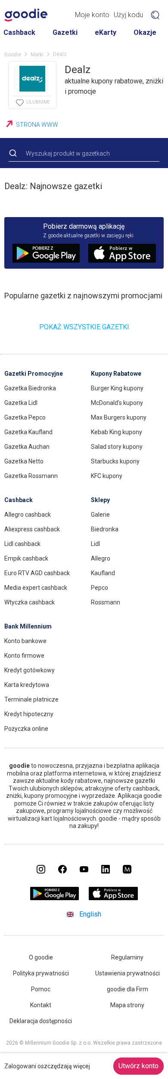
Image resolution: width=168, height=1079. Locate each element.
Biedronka (104, 529)
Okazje (145, 32)
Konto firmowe (24, 655)
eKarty (105, 32)
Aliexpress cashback (32, 529)
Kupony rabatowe (116, 373)
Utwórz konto (138, 1066)
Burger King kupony (117, 388)
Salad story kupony (117, 446)
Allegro (100, 558)
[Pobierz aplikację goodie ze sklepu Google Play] (54, 898)
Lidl (95, 543)
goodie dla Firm (127, 989)
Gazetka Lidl (20, 402)
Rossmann (105, 602)
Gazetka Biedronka (30, 388)
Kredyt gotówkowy (29, 670)
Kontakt (40, 1005)
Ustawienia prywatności (127, 973)
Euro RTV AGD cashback (37, 573)
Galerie (100, 514)
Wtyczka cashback (29, 602)
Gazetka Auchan (27, 446)
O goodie (41, 957)
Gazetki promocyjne (33, 373)
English (90, 914)
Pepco (99, 587)
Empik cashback (26, 558)
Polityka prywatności (41, 973)
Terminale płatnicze (31, 699)
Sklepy (100, 500)
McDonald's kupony (117, 402)
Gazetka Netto (24, 461)
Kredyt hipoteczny (28, 714)
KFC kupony (106, 475)
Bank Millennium (28, 626)
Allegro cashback (27, 514)
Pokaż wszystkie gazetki (84, 327)
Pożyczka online (26, 728)
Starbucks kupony (115, 461)
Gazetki (65, 32)
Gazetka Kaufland (28, 432)
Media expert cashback (35, 587)
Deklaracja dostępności (40, 1021)
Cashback (19, 32)
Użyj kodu (128, 15)
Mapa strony (127, 1005)
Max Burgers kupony (118, 417)
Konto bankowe (25, 641)
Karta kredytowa (26, 684)
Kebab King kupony (116, 432)
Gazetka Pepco (25, 417)
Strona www (37, 124)
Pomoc (40, 989)
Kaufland (103, 573)
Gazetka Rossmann (31, 475)
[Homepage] (25, 15)
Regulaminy (127, 957)
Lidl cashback (22, 543)
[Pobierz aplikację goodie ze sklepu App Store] (113, 898)
